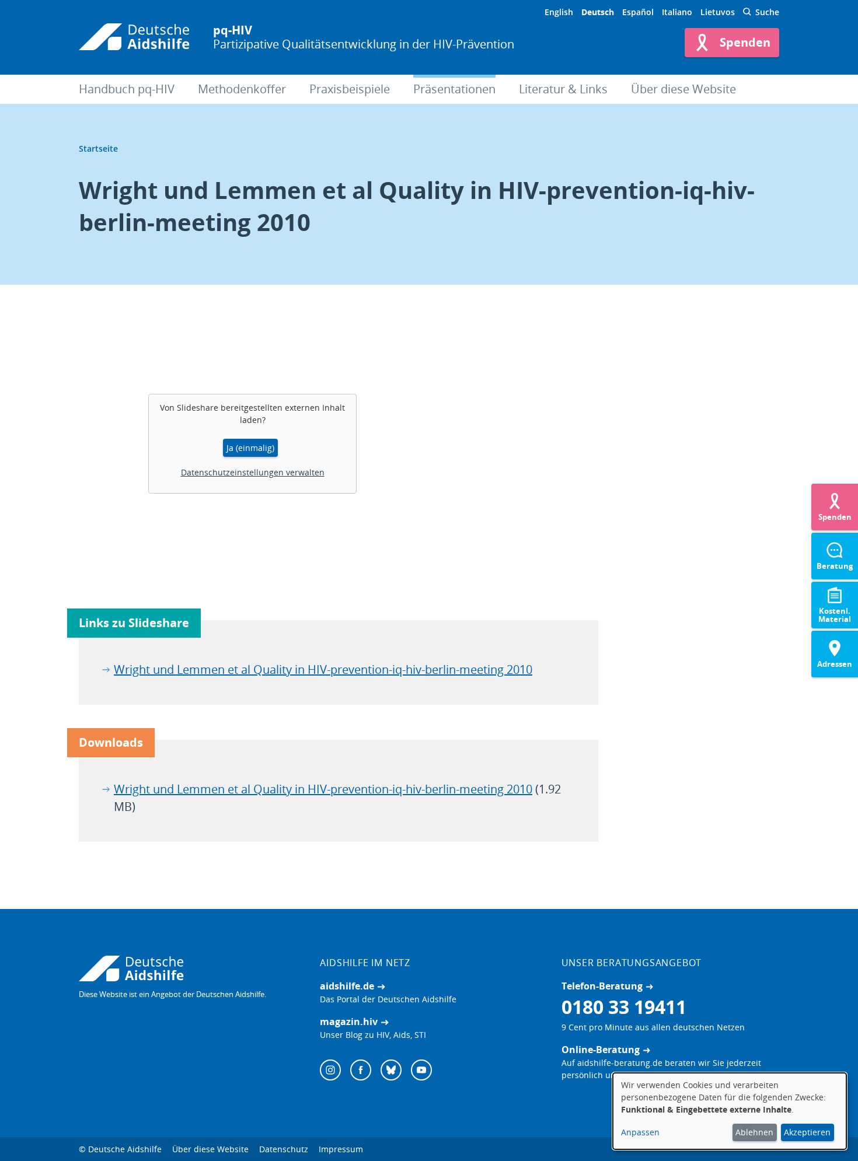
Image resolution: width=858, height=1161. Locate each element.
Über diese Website (683, 89)
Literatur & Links (563, 89)
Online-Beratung (600, 1049)
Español (638, 12)
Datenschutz (283, 1149)
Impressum (341, 1149)
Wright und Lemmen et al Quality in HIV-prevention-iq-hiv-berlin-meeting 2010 (323, 669)
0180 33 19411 (623, 1006)
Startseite (98, 148)
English (559, 12)
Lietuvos (717, 12)
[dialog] (729, 1111)
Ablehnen (754, 1132)
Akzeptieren (807, 1132)
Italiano (677, 12)
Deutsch (597, 12)
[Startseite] (134, 37)
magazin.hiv (349, 1021)
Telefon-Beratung (602, 986)
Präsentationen (454, 89)
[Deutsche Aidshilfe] (188, 968)
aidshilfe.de (347, 986)
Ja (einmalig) (250, 447)
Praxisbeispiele (349, 89)
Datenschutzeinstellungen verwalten (253, 472)
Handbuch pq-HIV (127, 89)
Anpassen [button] (640, 1132)
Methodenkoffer (242, 89)
